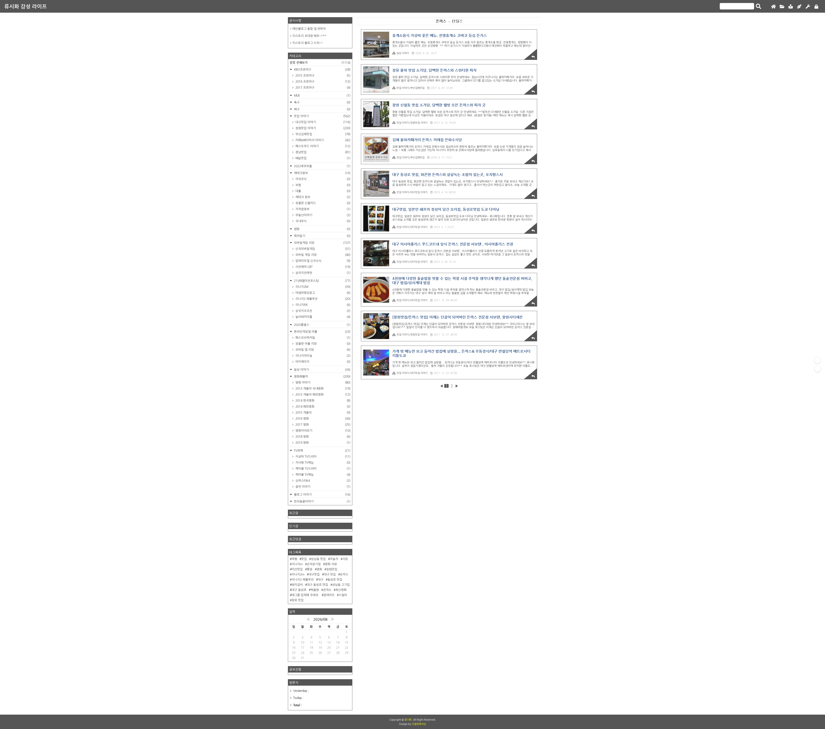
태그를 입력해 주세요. (305, 595)
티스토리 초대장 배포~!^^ (309, 35)
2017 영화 (322, 424)
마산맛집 (297, 569)
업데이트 (329, 595)
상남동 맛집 (318, 558)
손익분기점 (314, 564)
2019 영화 (322, 442)
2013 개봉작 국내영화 (322, 388)
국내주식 (322, 221)
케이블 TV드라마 (322, 468)
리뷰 (345, 558)
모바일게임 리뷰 (321, 242)
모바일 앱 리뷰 (322, 349)
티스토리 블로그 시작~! (307, 42)
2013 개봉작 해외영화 (322, 394)
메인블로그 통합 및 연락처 (309, 28)
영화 (319, 569)
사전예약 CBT (322, 266)
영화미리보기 (322, 430)
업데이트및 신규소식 (322, 260)
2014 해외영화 (322, 406)
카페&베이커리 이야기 (322, 140)
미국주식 (322, 179)
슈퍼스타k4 (322, 480)
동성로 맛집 (334, 579)
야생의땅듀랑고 (322, 292)
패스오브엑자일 (322, 337)
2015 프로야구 (322, 75)
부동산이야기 (322, 215)
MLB (321, 95)
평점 (309, 569)
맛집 (304, 558)
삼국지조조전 (322, 310)
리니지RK (322, 304)
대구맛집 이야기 (322, 122)
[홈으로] (773, 7)
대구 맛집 (330, 574)
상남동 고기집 (341, 584)
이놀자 (334, 558)
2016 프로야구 (322, 81)
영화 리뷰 (331, 564)
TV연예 (321, 450)
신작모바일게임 (322, 248)
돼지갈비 (297, 584)
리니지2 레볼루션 (322, 298)
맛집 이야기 (321, 116)
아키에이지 (322, 361)
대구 (320, 579)
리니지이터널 (322, 355)
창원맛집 (331, 569)
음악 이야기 (322, 486)
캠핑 (321, 229)
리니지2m (298, 574)
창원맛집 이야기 (322, 128)
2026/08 (320, 619)
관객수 (327, 589)
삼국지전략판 (322, 272)
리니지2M (322, 286)
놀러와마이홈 (322, 316)
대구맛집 (314, 574)
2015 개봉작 (322, 412)
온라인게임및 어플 (321, 331)
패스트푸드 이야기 (322, 146)
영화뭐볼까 (321, 376)
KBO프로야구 (321, 69)
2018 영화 (322, 436)
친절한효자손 (419, 724)
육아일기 (321, 235)
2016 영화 (322, 418)
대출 (322, 191)
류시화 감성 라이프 (25, 6)
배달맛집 (322, 158)
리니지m (297, 564)
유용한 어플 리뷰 (322, 343)
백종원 (314, 589)
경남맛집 (322, 152)
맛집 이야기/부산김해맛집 (411, 88)
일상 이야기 (403, 53)
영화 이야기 (322, 382)
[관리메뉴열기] (817, 360)
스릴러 (343, 595)
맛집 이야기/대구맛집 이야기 (412, 192)
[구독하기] (817, 369)
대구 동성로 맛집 (317, 584)
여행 (294, 558)
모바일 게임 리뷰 (322, 254)
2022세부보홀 (321, 166)
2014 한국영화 (322, 400)
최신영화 (341, 589)
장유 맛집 (298, 600)
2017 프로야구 (322, 87)
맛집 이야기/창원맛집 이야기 (412, 123)
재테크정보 (321, 173)
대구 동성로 (299, 589)
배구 (321, 109)
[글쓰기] (799, 7)
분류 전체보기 (320, 62)
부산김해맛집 (322, 134)
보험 (322, 185)
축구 (321, 102)
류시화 (408, 719)
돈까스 (344, 574)
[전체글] (782, 7)
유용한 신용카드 (322, 203)
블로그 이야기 (321, 494)
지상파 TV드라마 (322, 456)
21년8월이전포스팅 (321, 280)
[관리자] (808, 7)
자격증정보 (322, 209)
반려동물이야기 (321, 501)
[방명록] (790, 7)
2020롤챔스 (321, 324)
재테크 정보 (322, 197)
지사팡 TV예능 (322, 462)
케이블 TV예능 (322, 474)
